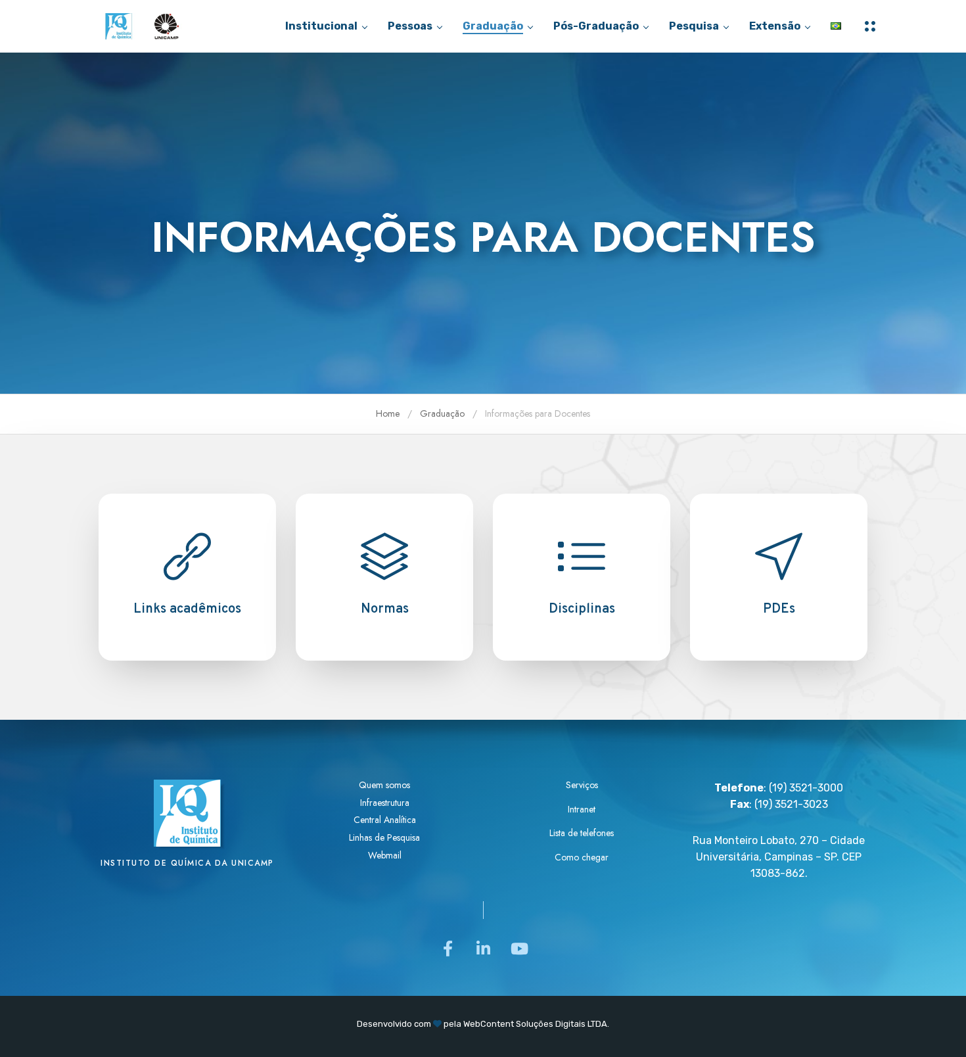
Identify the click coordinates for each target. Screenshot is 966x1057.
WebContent (488, 1024)
